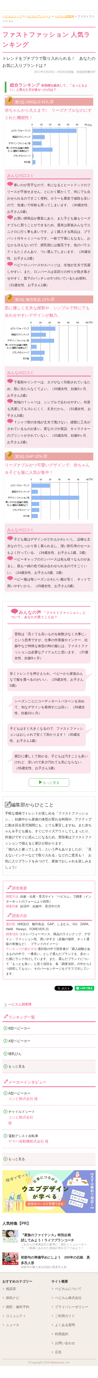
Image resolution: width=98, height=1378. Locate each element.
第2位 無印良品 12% (32, 299)
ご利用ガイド (65, 1316)
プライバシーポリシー (71, 1307)
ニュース (12, 1325)
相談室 (11, 1289)
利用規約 (61, 1334)
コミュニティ (16, 1316)
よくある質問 (65, 1325)
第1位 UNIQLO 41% (32, 102)
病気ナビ (12, 1298)
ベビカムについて (68, 1289)
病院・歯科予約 (17, 1307)
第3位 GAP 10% (28, 456)
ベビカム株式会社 (68, 1298)
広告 (58, 1352)
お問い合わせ (65, 1343)
